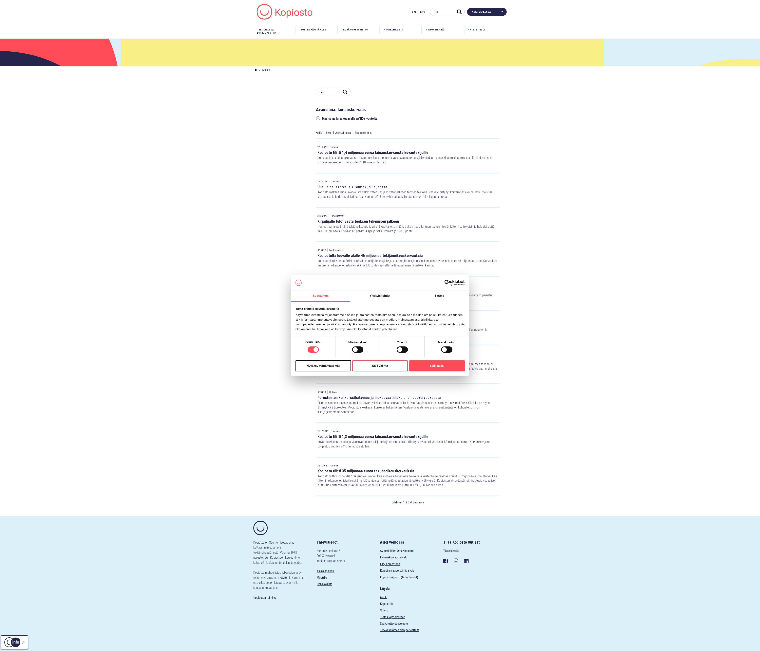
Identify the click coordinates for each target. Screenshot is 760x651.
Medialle (322, 577)
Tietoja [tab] (439, 296)
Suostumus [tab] (321, 296)
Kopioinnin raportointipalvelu (397, 570)
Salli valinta (380, 365)
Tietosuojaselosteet (392, 617)
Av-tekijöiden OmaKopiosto (397, 551)
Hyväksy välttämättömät (323, 365)
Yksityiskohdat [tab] (380, 296)
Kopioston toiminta (264, 598)
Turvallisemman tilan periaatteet (399, 630)
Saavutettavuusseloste (394, 623)
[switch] (357, 349)
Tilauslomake (451, 551)
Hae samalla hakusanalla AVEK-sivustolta (349, 118)
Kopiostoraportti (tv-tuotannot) (399, 577)
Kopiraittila (386, 604)
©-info (384, 610)
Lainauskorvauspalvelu (393, 557)
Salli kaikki (437, 365)
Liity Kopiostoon (390, 564)
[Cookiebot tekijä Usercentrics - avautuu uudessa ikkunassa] (447, 283)
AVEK (383, 597)
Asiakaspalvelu (325, 571)
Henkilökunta (324, 584)
